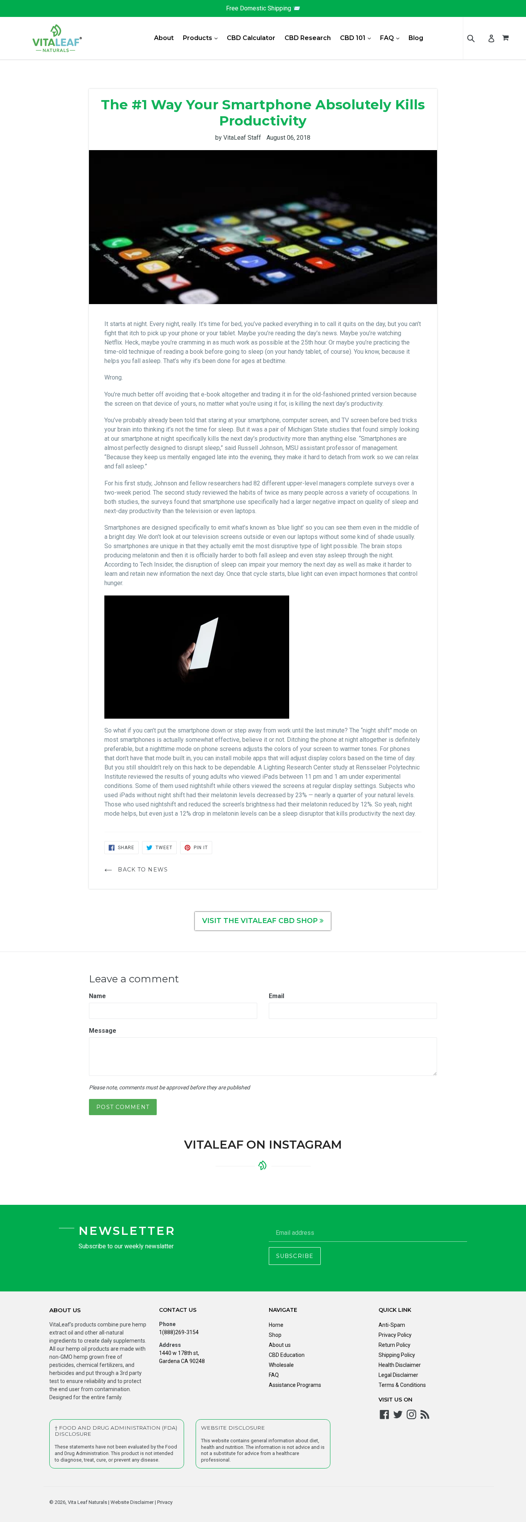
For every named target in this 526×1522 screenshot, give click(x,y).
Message (102, 1030)
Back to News (142, 869)
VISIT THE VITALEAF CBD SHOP (261, 921)
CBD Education (287, 1355)
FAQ (391, 38)
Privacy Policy (395, 1335)
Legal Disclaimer (398, 1375)
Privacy (164, 1502)
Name (97, 996)
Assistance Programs (295, 1385)
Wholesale (281, 1365)
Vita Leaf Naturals (87, 1502)
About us (280, 1345)
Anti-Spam (392, 1325)
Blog (416, 38)
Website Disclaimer (131, 1502)
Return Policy (394, 1345)
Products (202, 38)
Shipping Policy (397, 1355)
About (164, 38)
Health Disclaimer (400, 1365)
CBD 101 (357, 38)
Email (276, 996)
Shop (275, 1335)
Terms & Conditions (402, 1385)
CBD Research (308, 38)
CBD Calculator (251, 38)
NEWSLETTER (127, 1231)
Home (276, 1325)
